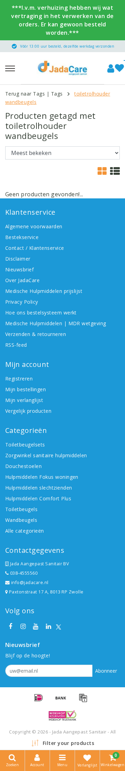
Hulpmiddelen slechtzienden (38, 487)
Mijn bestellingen (25, 389)
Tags (57, 93)
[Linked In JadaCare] (48, 626)
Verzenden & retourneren (35, 334)
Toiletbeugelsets (25, 444)
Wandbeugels (21, 520)
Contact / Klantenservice (34, 248)
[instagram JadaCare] (23, 626)
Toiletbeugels (21, 509)
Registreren (19, 378)
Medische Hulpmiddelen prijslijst (43, 291)
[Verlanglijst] (119, 68)
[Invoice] (84, 701)
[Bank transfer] (63, 701)
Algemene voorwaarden (33, 226)
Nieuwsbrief (19, 269)
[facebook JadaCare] (10, 626)
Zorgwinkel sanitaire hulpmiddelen (46, 455)
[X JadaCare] (58, 626)
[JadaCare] (62, 68)
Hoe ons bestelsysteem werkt (41, 312)
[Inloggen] (110, 68)
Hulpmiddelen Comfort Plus (38, 498)
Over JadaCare (22, 280)
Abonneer (106, 670)
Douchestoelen (23, 466)
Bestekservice (22, 237)
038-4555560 (23, 573)
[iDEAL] (41, 701)
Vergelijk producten (28, 411)
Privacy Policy (21, 301)
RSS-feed (16, 345)
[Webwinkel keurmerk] (62, 715)
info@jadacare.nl (30, 582)
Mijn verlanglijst (24, 400)
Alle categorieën (24, 530)
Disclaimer (18, 258)
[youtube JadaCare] (36, 626)
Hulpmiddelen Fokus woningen (41, 477)
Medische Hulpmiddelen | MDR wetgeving (55, 323)
